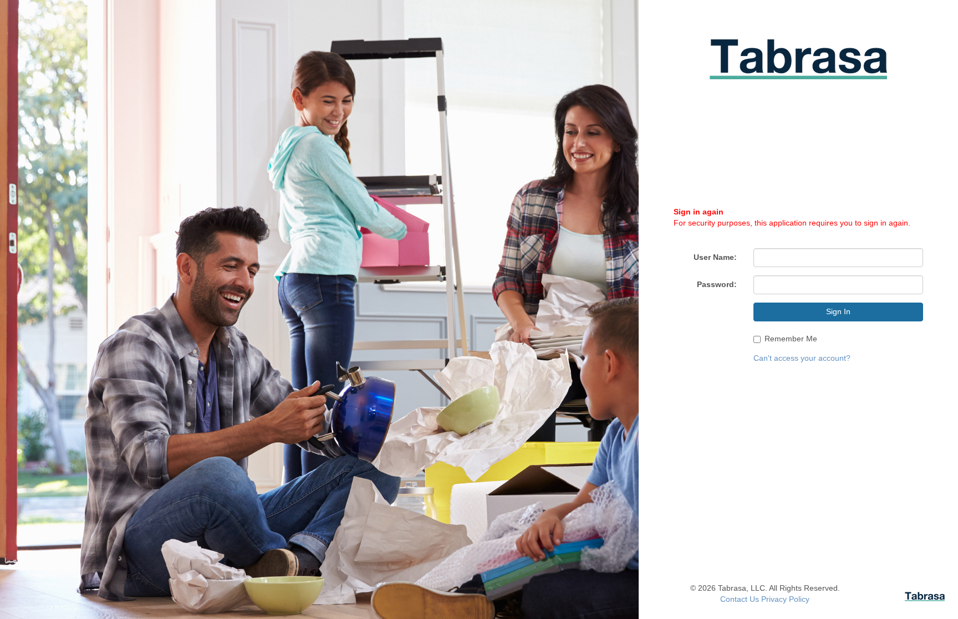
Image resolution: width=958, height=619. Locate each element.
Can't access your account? (801, 358)
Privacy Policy (785, 599)
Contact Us (739, 599)
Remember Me (791, 338)
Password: (717, 284)
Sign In (838, 311)
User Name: (715, 257)
